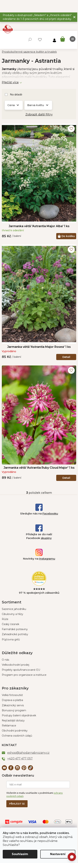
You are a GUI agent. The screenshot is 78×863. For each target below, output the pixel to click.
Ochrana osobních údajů (17, 735)
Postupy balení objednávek (19, 715)
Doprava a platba (12, 700)
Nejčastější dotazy (13, 720)
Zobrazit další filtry (39, 114)
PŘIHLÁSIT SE (17, 803)
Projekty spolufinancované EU (21, 669)
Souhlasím (20, 854)
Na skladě (16, 94)
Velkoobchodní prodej (15, 664)
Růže (5, 619)
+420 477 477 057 (20, 758)
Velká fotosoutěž (12, 695)
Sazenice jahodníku (14, 609)
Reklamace (9, 725)
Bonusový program (14, 710)
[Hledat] (30, 39)
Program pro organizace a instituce (24, 674)
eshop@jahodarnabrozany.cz (28, 752)
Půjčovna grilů (11, 639)
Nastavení (57, 854)
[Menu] (72, 39)
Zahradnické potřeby (15, 634)
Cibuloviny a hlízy (12, 614)
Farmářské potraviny (15, 629)
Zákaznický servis (13, 705)
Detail (66, 357)
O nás (5, 659)
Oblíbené (40, 40)
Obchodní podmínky (15, 730)
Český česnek (10, 624)
